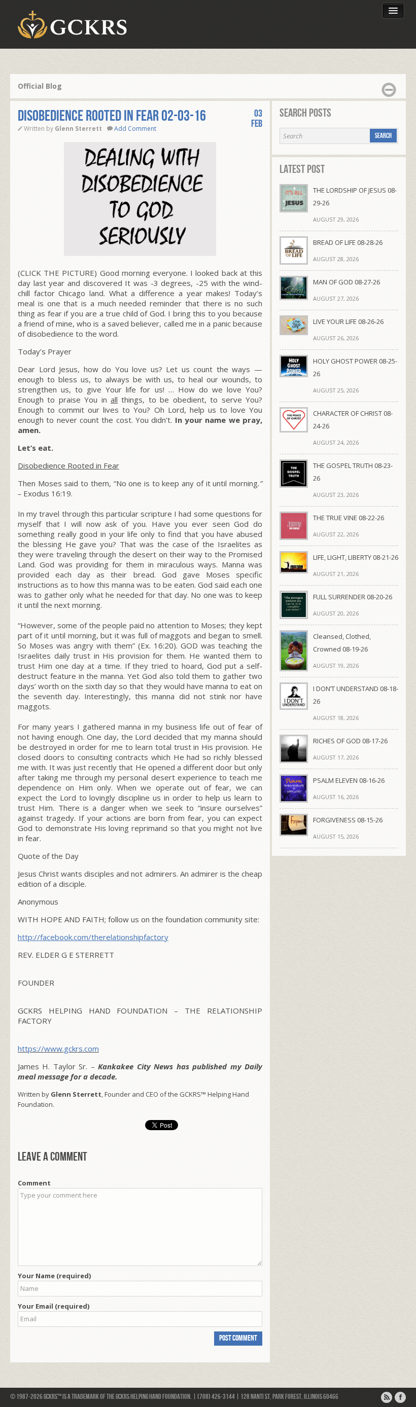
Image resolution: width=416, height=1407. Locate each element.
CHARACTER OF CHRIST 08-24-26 (353, 419)
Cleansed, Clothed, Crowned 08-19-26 (342, 643)
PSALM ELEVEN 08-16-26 (349, 780)
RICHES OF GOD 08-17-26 (350, 740)
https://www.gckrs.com (58, 1048)
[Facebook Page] (400, 1397)
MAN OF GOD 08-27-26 (346, 281)
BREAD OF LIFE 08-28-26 (348, 242)
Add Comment (135, 128)
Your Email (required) (53, 1306)
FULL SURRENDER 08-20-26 (352, 596)
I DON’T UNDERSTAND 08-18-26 (355, 695)
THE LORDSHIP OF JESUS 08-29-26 (355, 196)
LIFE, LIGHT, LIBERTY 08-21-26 (355, 557)
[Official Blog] (386, 1397)
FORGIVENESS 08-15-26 (348, 819)
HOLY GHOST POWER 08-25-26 (355, 367)
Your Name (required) (54, 1275)
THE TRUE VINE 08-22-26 (348, 517)
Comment (34, 1182)
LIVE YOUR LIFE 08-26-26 (348, 321)
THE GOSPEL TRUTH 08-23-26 (353, 472)
